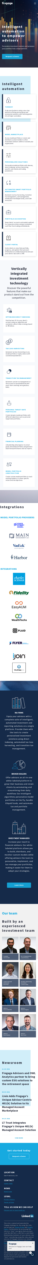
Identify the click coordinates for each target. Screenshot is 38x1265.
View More (19, 1138)
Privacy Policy (9, 1199)
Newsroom (8, 1191)
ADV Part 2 (19, 1241)
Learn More (19, 885)
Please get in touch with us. (14, 1210)
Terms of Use (9, 1202)
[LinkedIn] (28, 1216)
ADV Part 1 (11, 1241)
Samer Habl (8, 1183)
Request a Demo (12, 56)
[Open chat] (32, 1254)
